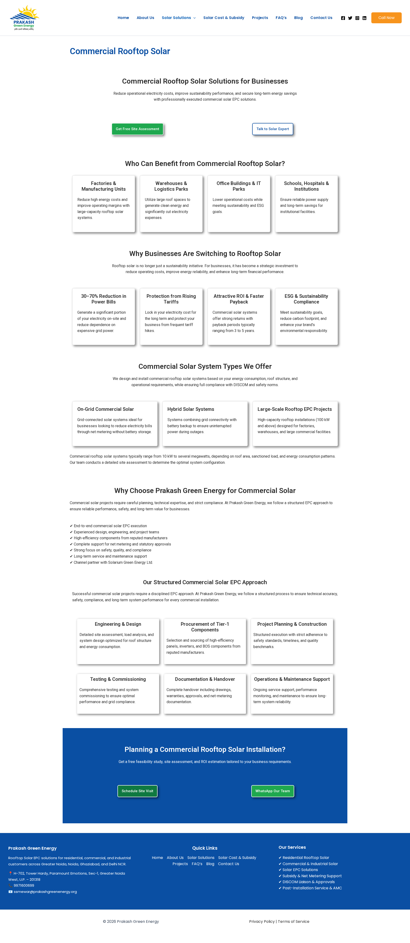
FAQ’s (281, 17)
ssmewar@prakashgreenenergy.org (45, 891)
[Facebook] (343, 18)
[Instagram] (357, 18)
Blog (298, 17)
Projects (260, 17)
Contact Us (321, 17)
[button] (193, 17)
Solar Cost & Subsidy (223, 17)
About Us (145, 17)
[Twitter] (350, 18)
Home (123, 17)
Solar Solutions (176, 17)
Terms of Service (293, 921)
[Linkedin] (364, 18)
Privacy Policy (262, 921)
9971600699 (24, 885)
